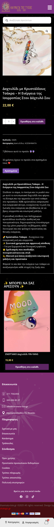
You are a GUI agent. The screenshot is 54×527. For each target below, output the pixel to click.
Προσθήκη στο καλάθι (32, 121)
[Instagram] (27, 496)
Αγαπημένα (11, 170)
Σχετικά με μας (9, 428)
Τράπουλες (7, 443)
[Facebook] (21, 496)
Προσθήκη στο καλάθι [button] (27, 366)
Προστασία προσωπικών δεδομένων (20, 463)
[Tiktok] (33, 496)
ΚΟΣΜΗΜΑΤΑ (31, 143)
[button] (47, 31)
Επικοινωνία (8, 433)
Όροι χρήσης (8, 458)
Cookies (6, 468)
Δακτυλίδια (19, 143)
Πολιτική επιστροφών (13, 482)
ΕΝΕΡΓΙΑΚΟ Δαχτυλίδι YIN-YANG (21, 354)
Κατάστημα (7, 438)
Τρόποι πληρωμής (11, 472)
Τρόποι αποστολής (11, 477)
